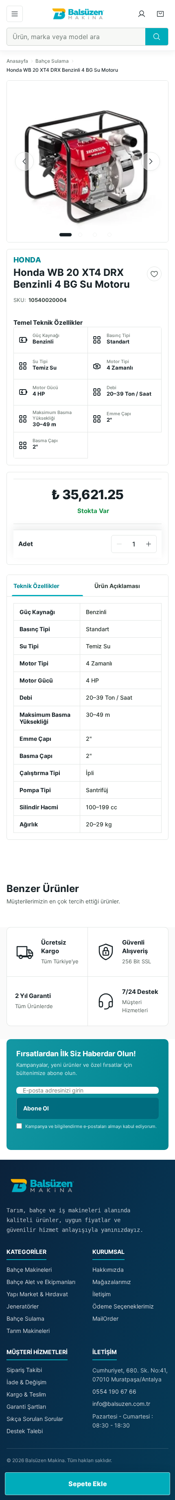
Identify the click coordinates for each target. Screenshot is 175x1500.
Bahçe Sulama (52, 61)
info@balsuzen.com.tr (121, 1403)
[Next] (150, 161)
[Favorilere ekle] (154, 274)
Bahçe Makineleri (29, 1269)
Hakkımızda (108, 1269)
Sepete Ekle (87, 1484)
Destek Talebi (25, 1430)
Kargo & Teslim (26, 1394)
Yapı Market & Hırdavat (37, 1294)
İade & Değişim (26, 1382)
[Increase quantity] (148, 544)
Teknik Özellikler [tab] (36, 585)
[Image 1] (65, 234)
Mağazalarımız (111, 1281)
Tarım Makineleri (28, 1330)
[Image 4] (109, 234)
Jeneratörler (23, 1306)
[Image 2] (80, 234)
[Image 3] (95, 234)
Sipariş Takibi (24, 1369)
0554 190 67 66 (114, 1391)
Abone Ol (36, 1108)
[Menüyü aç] (15, 14)
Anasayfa (17, 61)
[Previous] (24, 161)
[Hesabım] (141, 14)
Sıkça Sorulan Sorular (35, 1418)
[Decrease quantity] (119, 544)
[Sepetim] (160, 14)
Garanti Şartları (26, 1406)
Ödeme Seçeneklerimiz (123, 1306)
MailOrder (105, 1318)
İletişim (101, 1294)
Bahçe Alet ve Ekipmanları (41, 1281)
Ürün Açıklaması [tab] (117, 585)
